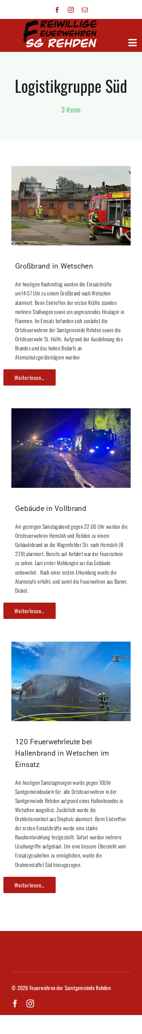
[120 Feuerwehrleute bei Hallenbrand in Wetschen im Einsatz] (71, 647)
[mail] (85, 10)
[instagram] (71, 10)
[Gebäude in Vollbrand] (71, 414)
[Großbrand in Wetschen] (71, 172)
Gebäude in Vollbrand (51, 508)
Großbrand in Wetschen (54, 266)
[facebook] (57, 10)
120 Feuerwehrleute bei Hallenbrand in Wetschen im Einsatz (62, 753)
